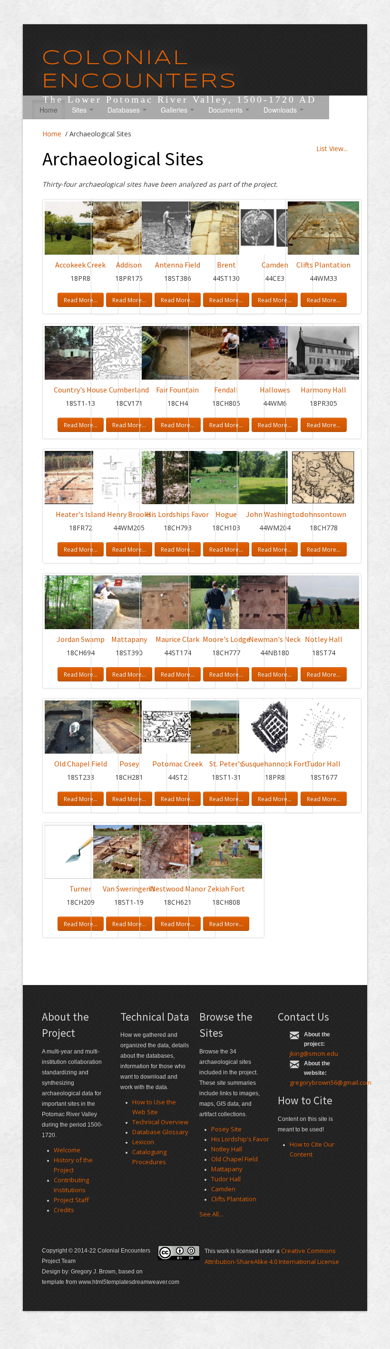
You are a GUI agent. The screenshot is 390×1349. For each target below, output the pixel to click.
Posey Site (226, 1129)
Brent (226, 264)
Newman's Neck (275, 639)
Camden (275, 264)
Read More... (81, 300)
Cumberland (129, 389)
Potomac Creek (177, 763)
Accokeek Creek (80, 264)
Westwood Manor (177, 888)
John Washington (275, 514)
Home (48, 110)
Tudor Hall (323, 763)
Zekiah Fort (226, 888)
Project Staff (71, 1200)
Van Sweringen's (129, 888)
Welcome (67, 1150)
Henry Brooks (129, 514)
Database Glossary (160, 1132)
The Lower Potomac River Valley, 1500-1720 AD (179, 99)
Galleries (175, 110)
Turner (80, 888)
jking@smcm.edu (314, 1053)
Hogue (226, 514)
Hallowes (275, 389)
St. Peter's (226, 763)
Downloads (281, 110)
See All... (211, 1214)
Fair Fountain (177, 389)
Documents (226, 110)
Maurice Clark (177, 639)
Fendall (226, 389)
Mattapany (129, 639)
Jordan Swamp (81, 639)
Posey (129, 763)
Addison (129, 264)
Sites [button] (80, 110)
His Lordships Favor (177, 514)
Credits (64, 1209)
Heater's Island (80, 514)
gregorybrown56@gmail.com (330, 1082)
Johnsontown (323, 514)
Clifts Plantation (323, 264)
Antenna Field (177, 264)
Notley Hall (323, 639)
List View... (332, 148)
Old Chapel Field (80, 763)
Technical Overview (160, 1122)
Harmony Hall (323, 389)
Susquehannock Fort (275, 763)
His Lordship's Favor (240, 1139)
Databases (124, 110)
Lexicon (143, 1142)
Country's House (80, 389)
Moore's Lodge (226, 639)
